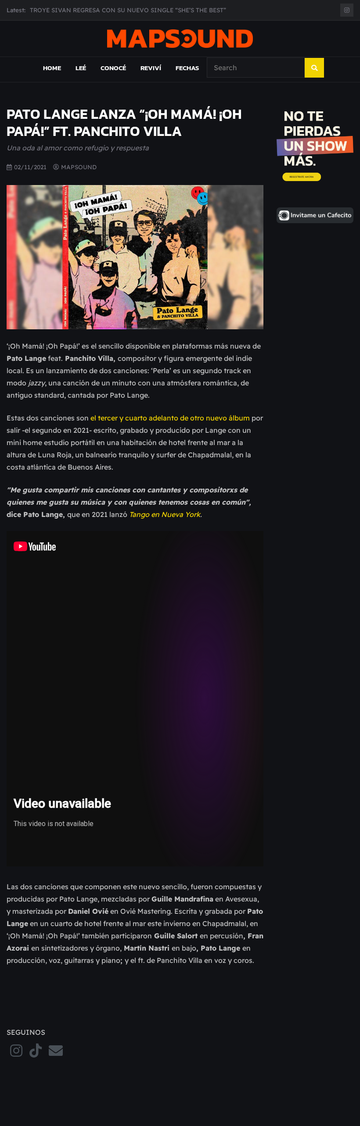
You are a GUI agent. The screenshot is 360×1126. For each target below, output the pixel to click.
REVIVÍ (150, 68)
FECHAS (187, 68)
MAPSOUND (79, 167)
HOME (52, 68)
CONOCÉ (113, 68)
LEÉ (81, 68)
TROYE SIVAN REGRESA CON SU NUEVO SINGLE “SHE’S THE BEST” (128, 10)
